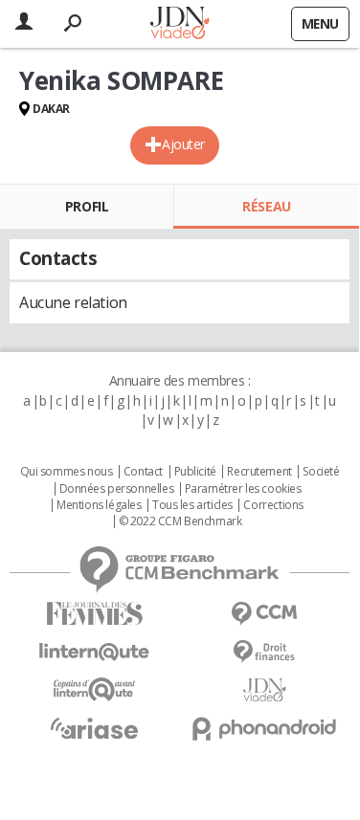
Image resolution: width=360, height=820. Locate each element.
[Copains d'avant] (95, 689)
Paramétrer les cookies (243, 489)
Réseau (266, 206)
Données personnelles (116, 489)
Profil (86, 206)
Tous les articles (192, 505)
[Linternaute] (95, 652)
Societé (321, 471)
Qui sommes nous (66, 471)
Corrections (273, 505)
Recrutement (259, 471)
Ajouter (183, 144)
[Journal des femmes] (95, 614)
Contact (143, 471)
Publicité (195, 471)
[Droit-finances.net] (265, 652)
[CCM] (265, 614)
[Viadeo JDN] (265, 690)
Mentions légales (98, 505)
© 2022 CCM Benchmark (180, 521)
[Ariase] (95, 728)
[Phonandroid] (265, 729)
